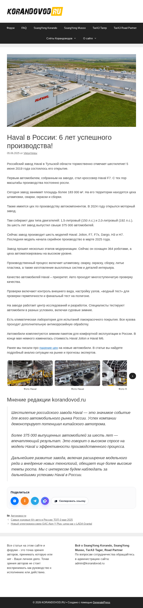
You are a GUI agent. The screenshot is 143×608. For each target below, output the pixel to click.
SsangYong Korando (45, 27)
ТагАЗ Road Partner (125, 27)
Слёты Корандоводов (59, 38)
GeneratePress (101, 602)
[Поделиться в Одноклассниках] (25, 501)
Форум (10, 27)
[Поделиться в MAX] (45, 501)
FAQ (24, 27)
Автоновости (18, 515)
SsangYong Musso (75, 27)
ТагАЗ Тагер (100, 27)
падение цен (48, 348)
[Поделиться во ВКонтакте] (15, 501)
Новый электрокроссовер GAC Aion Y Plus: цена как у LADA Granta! (51, 523)
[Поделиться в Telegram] (35, 501)
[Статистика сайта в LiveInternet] (9, 587)
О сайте (88, 38)
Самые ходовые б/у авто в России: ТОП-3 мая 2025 (42, 519)
